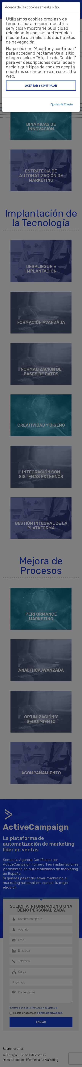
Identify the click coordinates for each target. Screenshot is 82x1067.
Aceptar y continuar (41, 85)
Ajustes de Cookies (62, 104)
